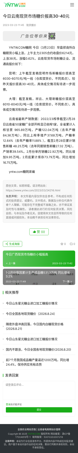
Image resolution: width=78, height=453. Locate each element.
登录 (8, 404)
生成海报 (14, 243)
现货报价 (31, 24)
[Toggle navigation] (72, 4)
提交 (39, 409)
